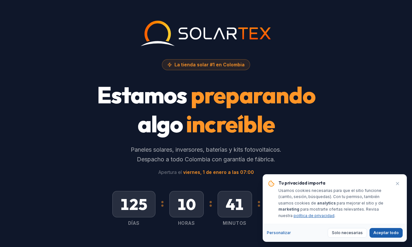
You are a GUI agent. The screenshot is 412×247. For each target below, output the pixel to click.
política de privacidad (314, 215)
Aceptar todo (386, 232)
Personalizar (279, 232)
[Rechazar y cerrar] (397, 183)
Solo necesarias (347, 232)
